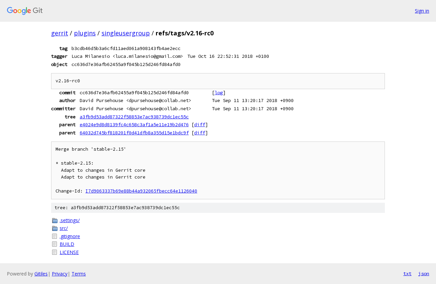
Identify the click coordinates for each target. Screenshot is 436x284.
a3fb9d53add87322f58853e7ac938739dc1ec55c (134, 117)
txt (407, 273)
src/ (64, 228)
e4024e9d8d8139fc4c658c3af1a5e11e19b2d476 (134, 124)
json (423, 273)
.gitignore (70, 236)
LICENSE (69, 252)
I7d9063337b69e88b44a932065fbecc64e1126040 (141, 191)
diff (199, 124)
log (219, 92)
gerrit (59, 33)
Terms (79, 273)
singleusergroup (126, 33)
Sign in (422, 10)
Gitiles (41, 273)
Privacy (59, 273)
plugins (85, 33)
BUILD (67, 244)
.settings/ (70, 220)
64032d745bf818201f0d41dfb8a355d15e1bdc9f (134, 133)
